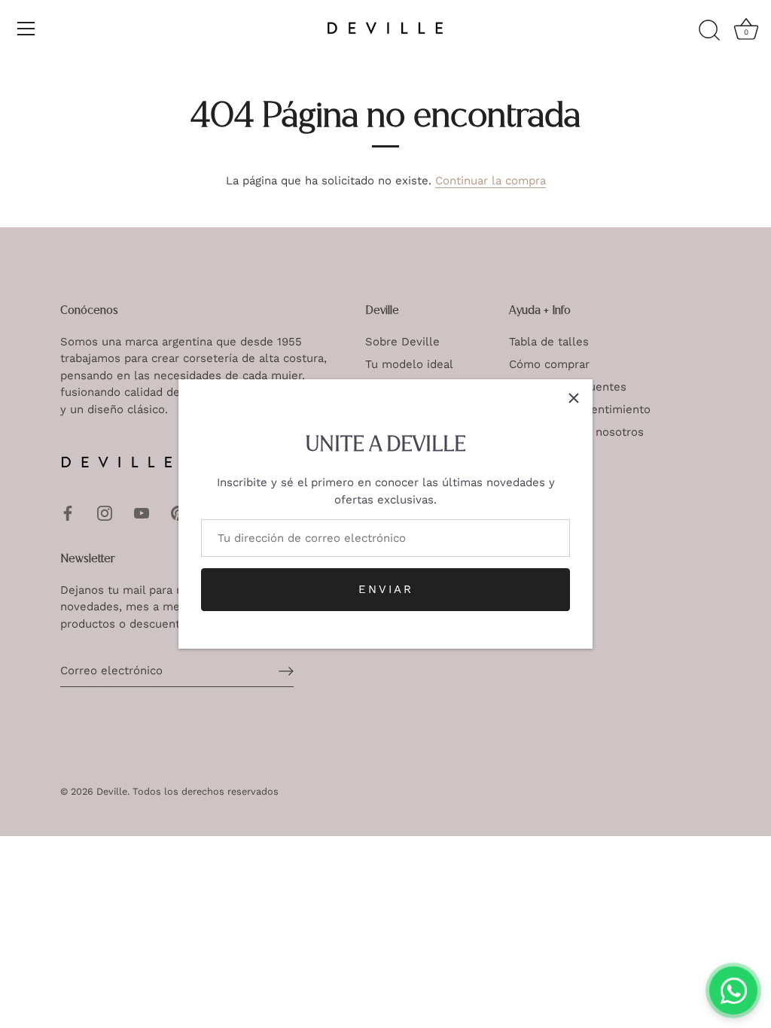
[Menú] (26, 28)
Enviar (385, 589)
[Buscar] (709, 30)
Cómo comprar (549, 364)
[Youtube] (141, 512)
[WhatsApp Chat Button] (733, 990)
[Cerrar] (573, 398)
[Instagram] (104, 512)
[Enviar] (286, 671)
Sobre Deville (402, 341)
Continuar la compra (490, 180)
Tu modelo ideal (409, 364)
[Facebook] (67, 512)
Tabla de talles (549, 341)
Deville (111, 791)
